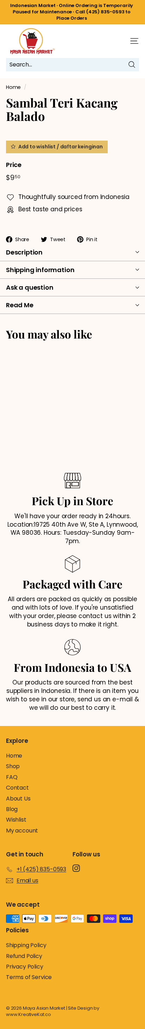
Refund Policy (24, 956)
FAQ (12, 777)
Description (24, 252)
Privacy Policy (24, 967)
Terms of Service (29, 977)
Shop (13, 766)
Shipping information (40, 269)
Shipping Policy (26, 945)
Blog (12, 809)
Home (13, 87)
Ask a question (29, 287)
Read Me (19, 305)
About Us (18, 799)
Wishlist (16, 820)
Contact (17, 788)
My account (22, 831)
